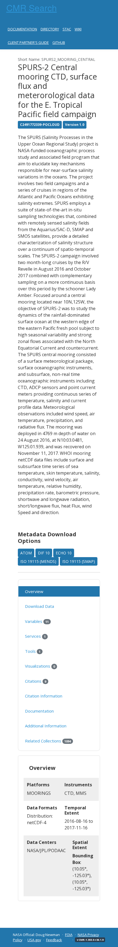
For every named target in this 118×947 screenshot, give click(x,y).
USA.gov (34, 939)
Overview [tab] (34, 591)
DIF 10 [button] (44, 552)
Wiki (78, 29)
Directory (50, 29)
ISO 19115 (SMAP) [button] (78, 561)
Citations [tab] (35, 681)
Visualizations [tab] (40, 666)
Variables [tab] (37, 621)
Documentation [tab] (39, 711)
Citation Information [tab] (43, 696)
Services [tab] (35, 636)
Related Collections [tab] (48, 741)
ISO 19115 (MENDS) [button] (38, 561)
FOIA (68, 934)
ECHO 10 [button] (64, 552)
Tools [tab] (32, 651)
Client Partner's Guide (28, 42)
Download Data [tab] (39, 606)
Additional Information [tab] (45, 725)
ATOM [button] (26, 552)
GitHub (58, 42)
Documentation (22, 29)
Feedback (54, 939)
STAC (67, 29)
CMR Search (31, 7)
